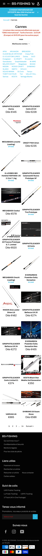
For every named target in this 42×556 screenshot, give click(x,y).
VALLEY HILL (31, 74)
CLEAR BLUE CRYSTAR (12, 54)
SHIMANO (31, 66)
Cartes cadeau (9, 476)
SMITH (14, 69)
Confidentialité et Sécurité (14, 444)
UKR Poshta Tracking (12, 490)
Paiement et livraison (12, 465)
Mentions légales (10, 448)
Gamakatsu (7, 61)
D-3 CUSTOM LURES (11, 56)
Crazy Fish (29, 54)
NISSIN (6, 66)
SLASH (6, 69)
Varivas (5, 76)
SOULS (23, 69)
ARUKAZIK (14, 51)
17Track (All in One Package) (15, 497)
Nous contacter (28, 473)
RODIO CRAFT (18, 66)
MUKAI (32, 64)
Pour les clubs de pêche (13, 451)
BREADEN (26, 51)
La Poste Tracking (10, 494)
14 (22, 426)
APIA (5, 51)
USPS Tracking (26, 494)
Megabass (23, 64)
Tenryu (29, 71)
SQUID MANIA (8, 71)
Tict (21, 74)
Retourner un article (11, 473)
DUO (33, 56)
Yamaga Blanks (26, 76)
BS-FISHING (21, 3)
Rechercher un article (12, 469)
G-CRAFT (18, 59)
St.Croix (20, 71)
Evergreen (7, 59)
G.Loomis (29, 59)
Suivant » (30, 426)
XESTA (14, 76)
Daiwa (25, 56)
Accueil (6, 20)
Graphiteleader (21, 61)
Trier (21, 39)
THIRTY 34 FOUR (9, 74)
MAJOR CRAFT (9, 64)
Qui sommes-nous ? (11, 441)
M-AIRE (33, 61)
